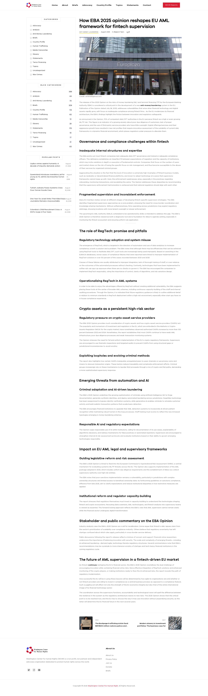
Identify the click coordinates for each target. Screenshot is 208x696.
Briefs (75, 5)
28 (129, 32)
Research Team (119, 32)
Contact (147, 5)
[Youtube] (39, 670)
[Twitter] (29, 670)
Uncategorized (39, 70)
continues (92, 565)
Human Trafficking (40, 46)
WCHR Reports (171, 5)
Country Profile (104, 5)
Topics (119, 5)
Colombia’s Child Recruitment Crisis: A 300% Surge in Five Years (46, 211)
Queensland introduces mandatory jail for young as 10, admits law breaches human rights (47, 176)
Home (55, 5)
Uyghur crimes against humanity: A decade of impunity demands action (45, 165)
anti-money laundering (150, 105)
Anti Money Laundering (88, 32)
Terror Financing (39, 62)
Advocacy (87, 5)
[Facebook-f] (34, 670)
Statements (133, 5)
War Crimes (37, 74)
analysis (36, 30)
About (65, 5)
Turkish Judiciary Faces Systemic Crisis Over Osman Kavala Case (46, 189)
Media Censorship (40, 50)
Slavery (36, 54)
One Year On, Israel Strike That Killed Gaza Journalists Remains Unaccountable (47, 200)
